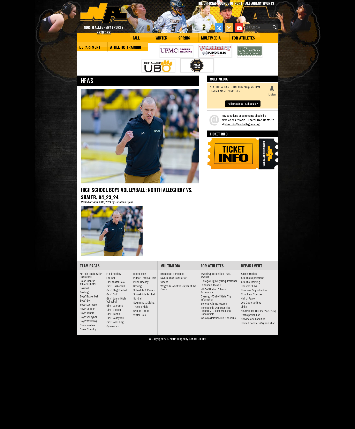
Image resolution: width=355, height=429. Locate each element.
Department (89, 47)
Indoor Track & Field (144, 278)
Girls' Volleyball (115, 318)
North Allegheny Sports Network (103, 13)
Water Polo (139, 315)
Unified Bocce (141, 311)
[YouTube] (239, 27)
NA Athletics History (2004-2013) (258, 311)
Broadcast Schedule (172, 274)
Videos (164, 282)
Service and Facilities (253, 319)
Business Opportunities (254, 290)
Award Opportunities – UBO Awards (216, 275)
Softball (137, 298)
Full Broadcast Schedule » (243, 103)
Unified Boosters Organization (258, 323)
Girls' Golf (112, 294)
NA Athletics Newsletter (173, 278)
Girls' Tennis (113, 314)
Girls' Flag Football (117, 290)
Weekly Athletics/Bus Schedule (218, 318)
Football (110, 278)
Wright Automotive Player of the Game (178, 287)
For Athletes (243, 38)
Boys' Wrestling (88, 321)
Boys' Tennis (87, 313)
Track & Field (140, 307)
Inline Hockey (141, 282)
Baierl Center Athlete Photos (88, 282)
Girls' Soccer (113, 310)
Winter (161, 38)
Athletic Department (252, 278)
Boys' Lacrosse (88, 305)
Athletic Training (125, 47)
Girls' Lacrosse (114, 306)
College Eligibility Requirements (219, 281)
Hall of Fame (248, 298)
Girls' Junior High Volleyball (116, 300)
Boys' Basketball (89, 296)
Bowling (84, 292)
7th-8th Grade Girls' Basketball (91, 275)
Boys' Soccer (87, 309)
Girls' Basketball (115, 286)
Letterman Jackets (211, 285)
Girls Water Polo (115, 282)
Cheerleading (87, 325)
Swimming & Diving (144, 302)
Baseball (85, 288)
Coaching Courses (251, 294)
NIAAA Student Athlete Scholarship (213, 290)
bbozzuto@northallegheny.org (242, 124)
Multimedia (211, 38)
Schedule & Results (144, 290)
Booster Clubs (249, 286)
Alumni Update (249, 274)
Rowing (137, 286)
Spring (184, 38)
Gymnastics (113, 326)
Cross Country (88, 329)
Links (244, 307)
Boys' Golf (85, 300)
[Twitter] (219, 27)
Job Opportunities (251, 302)
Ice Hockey (139, 274)
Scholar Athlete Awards (214, 303)
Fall (136, 38)
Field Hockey (113, 274)
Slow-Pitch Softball (144, 294)
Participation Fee (250, 315)
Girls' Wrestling (115, 322)
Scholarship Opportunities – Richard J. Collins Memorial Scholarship (216, 311)
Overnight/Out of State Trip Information (216, 298)
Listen (272, 94)
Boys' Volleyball (88, 317)
